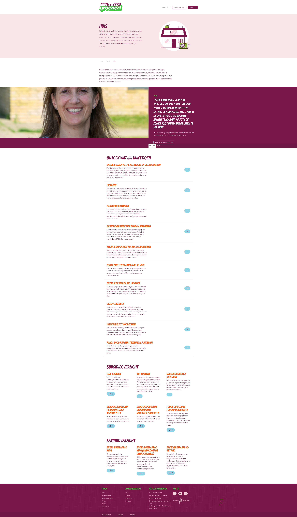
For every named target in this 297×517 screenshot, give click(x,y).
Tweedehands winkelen (155, 492)
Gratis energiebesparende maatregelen (129, 226)
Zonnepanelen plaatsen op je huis (125, 265)
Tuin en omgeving (106, 495)
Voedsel (104, 504)
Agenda (127, 495)
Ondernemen (105, 506)
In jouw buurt (177, 7)
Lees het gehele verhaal (162, 142)
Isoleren (111, 185)
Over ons (132, 514)
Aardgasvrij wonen (118, 206)
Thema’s (108, 61)
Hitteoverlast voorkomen (121, 324)
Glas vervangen (115, 304)
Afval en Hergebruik (107, 498)
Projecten (128, 501)
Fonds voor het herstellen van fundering (130, 342)
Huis (103, 492)
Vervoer (104, 501)
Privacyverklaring (106, 514)
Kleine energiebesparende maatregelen (129, 247)
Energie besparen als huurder (123, 283)
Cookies (120, 514)
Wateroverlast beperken (155, 498)
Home (101, 61)
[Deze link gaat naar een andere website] (174, 493)
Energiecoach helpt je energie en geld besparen (134, 164)
